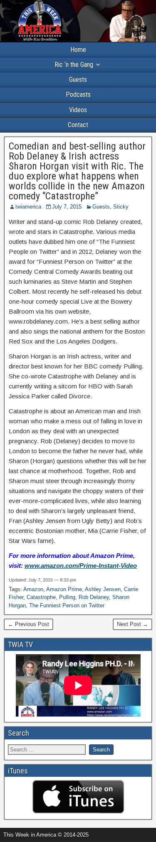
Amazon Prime (64, 589)
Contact (78, 125)
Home (78, 50)
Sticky (121, 207)
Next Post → (132, 624)
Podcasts (78, 94)
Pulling (67, 597)
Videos (78, 110)
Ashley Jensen (103, 589)
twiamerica (28, 207)
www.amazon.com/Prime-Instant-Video (81, 565)
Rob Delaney (94, 597)
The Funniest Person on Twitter (66, 605)
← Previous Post (28, 624)
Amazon (33, 589)
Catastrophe (41, 597)
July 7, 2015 (67, 207)
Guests (78, 79)
